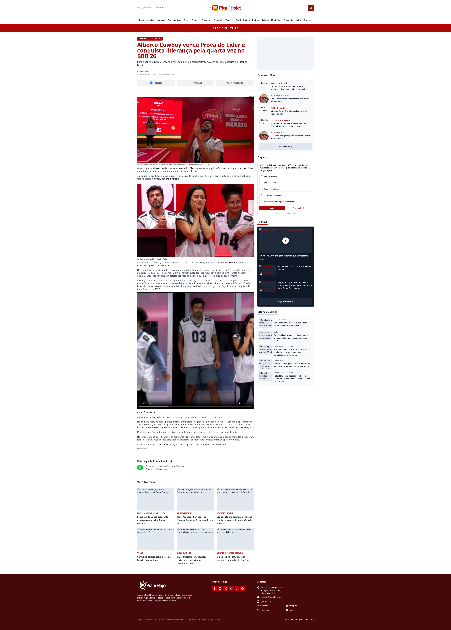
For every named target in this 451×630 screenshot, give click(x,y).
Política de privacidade (293, 619)
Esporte (229, 20)
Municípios (276, 20)
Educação (288, 20)
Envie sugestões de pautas (157, 469)
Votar (272, 208)
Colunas (195, 20)
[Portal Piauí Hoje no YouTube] (231, 588)
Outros (307, 20)
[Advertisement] (285, 53)
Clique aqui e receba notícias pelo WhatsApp (165, 466)
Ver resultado (299, 208)
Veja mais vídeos (285, 301)
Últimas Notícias (146, 20)
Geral (238, 20)
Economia (218, 20)
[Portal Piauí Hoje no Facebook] (214, 588)
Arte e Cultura (174, 20)
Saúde (298, 20)
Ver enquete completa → (286, 213)
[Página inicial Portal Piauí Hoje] (225, 8)
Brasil (186, 20)
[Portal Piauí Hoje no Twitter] (225, 588)
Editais (265, 20)
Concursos (206, 20)
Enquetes (161, 20)
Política (256, 20)
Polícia (246, 20)
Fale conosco (309, 619)
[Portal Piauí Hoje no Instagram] (220, 588)
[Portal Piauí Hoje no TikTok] (237, 588)
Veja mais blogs (286, 146)
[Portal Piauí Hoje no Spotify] (242, 588)
